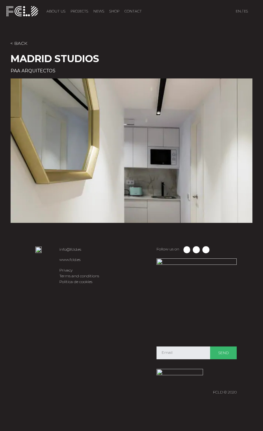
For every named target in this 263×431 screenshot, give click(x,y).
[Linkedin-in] (205, 249)
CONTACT (133, 11)
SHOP (114, 11)
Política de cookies (75, 281)
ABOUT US (56, 11)
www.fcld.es (70, 259)
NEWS (98, 11)
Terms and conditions (79, 275)
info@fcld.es (70, 249)
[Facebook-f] (187, 249)
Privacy (65, 270)
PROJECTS (79, 11)
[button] (20, 151)
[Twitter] (196, 249)
